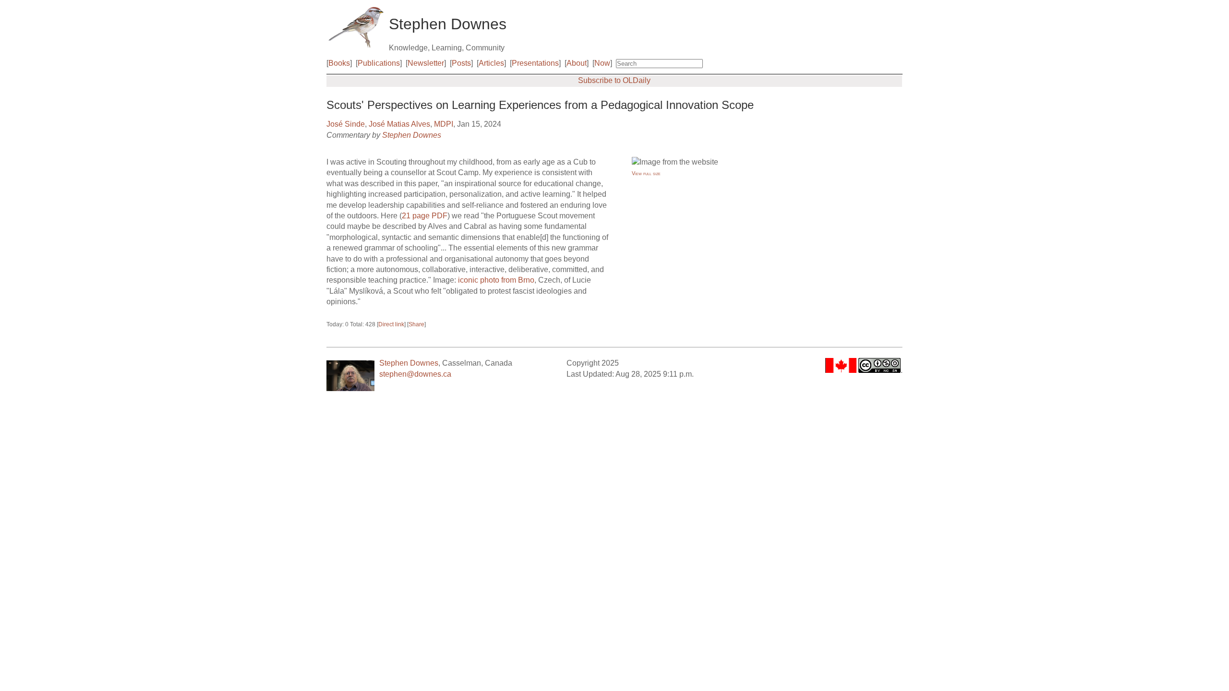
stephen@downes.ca (415, 374)
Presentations (535, 63)
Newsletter (426, 63)
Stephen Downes (411, 135)
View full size (646, 173)
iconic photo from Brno (496, 280)
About (576, 63)
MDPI (443, 124)
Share (416, 324)
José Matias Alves (399, 124)
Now (602, 63)
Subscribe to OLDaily (614, 80)
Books (339, 63)
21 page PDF (424, 216)
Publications (379, 63)
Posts (461, 63)
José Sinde (345, 124)
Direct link (391, 324)
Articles (491, 63)
